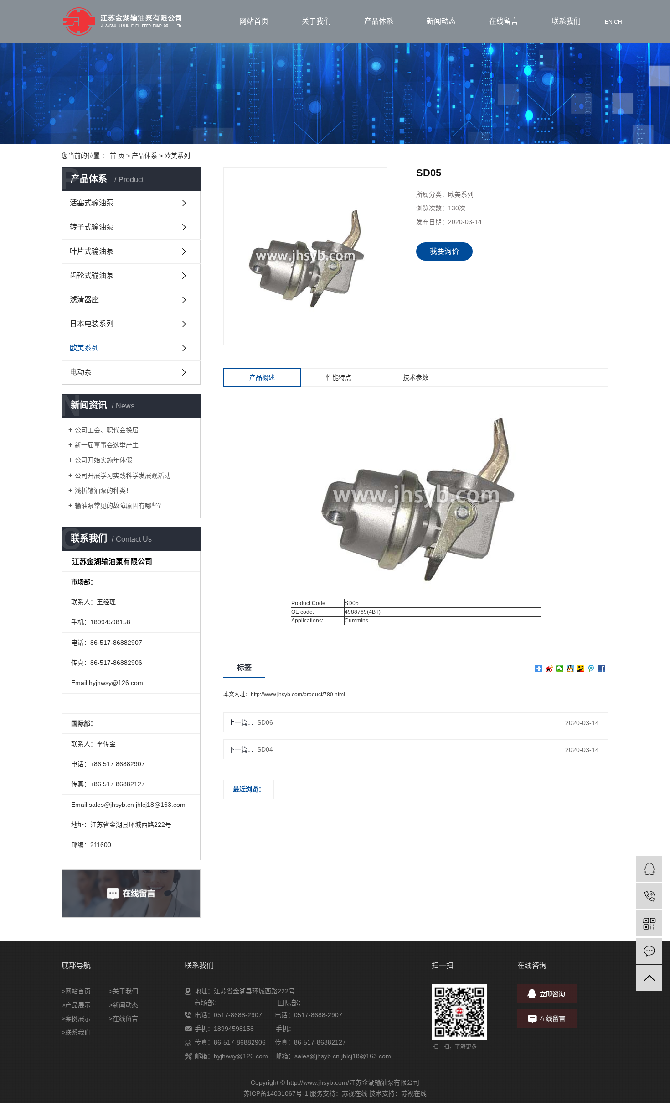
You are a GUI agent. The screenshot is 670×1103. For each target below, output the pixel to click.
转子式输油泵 (91, 227)
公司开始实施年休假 (103, 460)
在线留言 (503, 21)
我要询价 (444, 251)
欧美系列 (177, 155)
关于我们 (316, 21)
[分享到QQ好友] (570, 668)
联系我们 (566, 21)
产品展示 (78, 1005)
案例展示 (78, 1018)
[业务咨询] (649, 869)
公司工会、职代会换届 (107, 430)
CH (618, 22)
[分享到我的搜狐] (581, 668)
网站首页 (253, 21)
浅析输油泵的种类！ (103, 490)
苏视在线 (354, 1093)
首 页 (117, 155)
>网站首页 (76, 991)
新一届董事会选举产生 (107, 445)
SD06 (265, 722)
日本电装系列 (91, 324)
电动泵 (81, 372)
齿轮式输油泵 (91, 275)
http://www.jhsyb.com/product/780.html (298, 694)
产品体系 (378, 21)
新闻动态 (441, 21)
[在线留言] (649, 951)
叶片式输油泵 (91, 251)
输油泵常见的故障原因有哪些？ (119, 505)
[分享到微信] (560, 668)
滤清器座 (84, 299)
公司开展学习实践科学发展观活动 (122, 475)
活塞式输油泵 (91, 203)
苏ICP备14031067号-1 (275, 1093)
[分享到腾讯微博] (591, 668)
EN (609, 22)
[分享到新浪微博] (549, 668)
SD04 (265, 749)
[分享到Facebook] (602, 668)
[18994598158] (649, 896)
